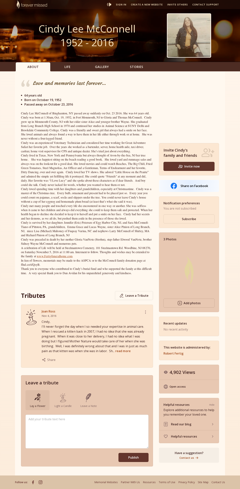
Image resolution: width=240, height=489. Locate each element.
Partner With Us (130, 482)
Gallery (102, 67)
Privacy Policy (186, 482)
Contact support (205, 4)
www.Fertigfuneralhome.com (54, 256)
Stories (136, 67)
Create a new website (147, 4)
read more (123, 351)
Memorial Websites (106, 482)
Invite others (177, 4)
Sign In (121, 4)
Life (67, 67)
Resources (149, 482)
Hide (211, 404)
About (33, 67)
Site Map (203, 482)
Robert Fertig (173, 353)
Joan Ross (48, 311)
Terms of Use (167, 482)
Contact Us (218, 482)
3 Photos (170, 239)
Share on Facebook (194, 186)
